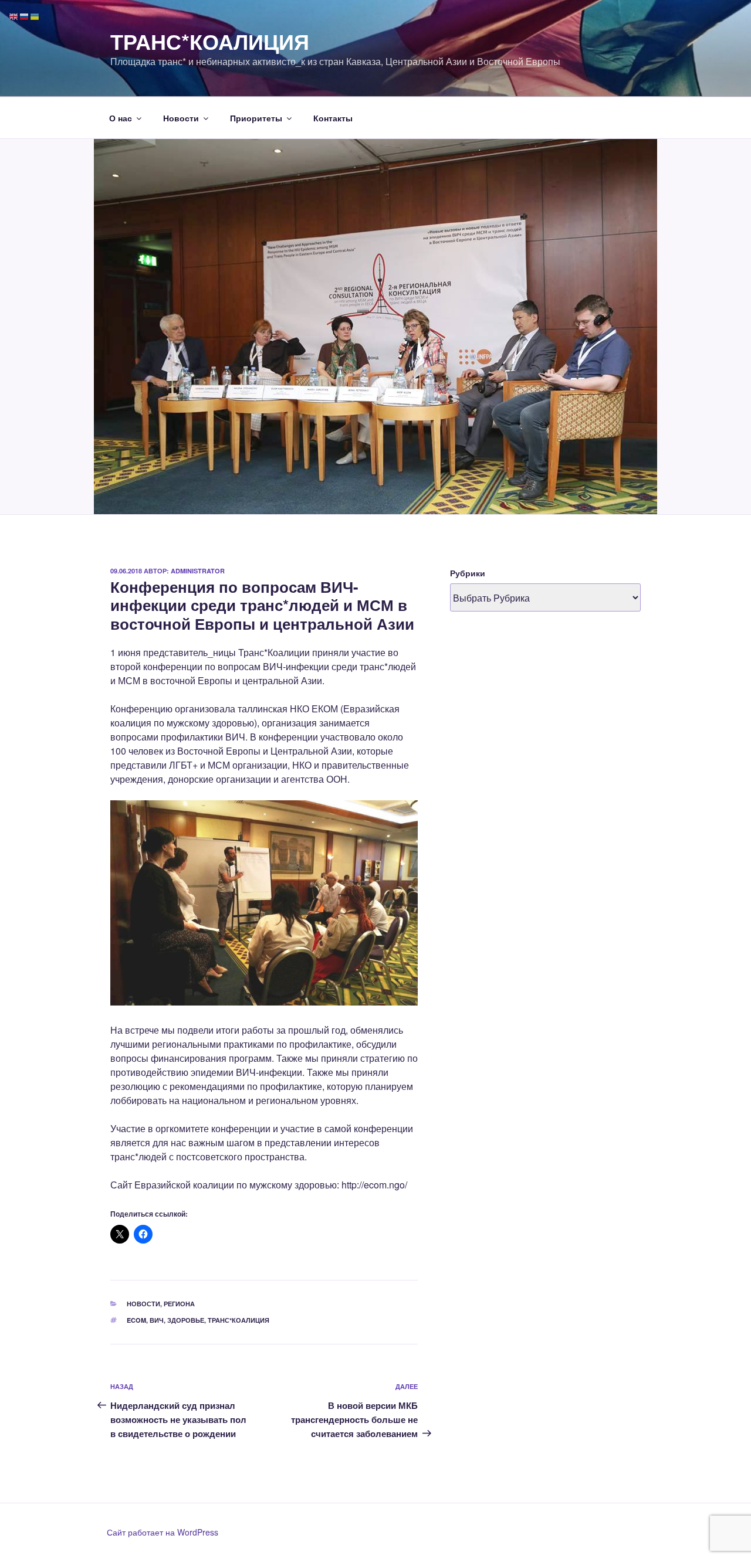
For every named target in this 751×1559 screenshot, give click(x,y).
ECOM (136, 1320)
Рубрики (467, 573)
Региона (179, 1303)
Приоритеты (256, 118)
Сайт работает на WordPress (162, 1532)
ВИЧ (157, 1320)
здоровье (185, 1320)
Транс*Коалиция (209, 41)
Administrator (198, 570)
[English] (14, 15)
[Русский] (24, 15)
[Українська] (35, 15)
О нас (120, 118)
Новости (181, 118)
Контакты (333, 118)
